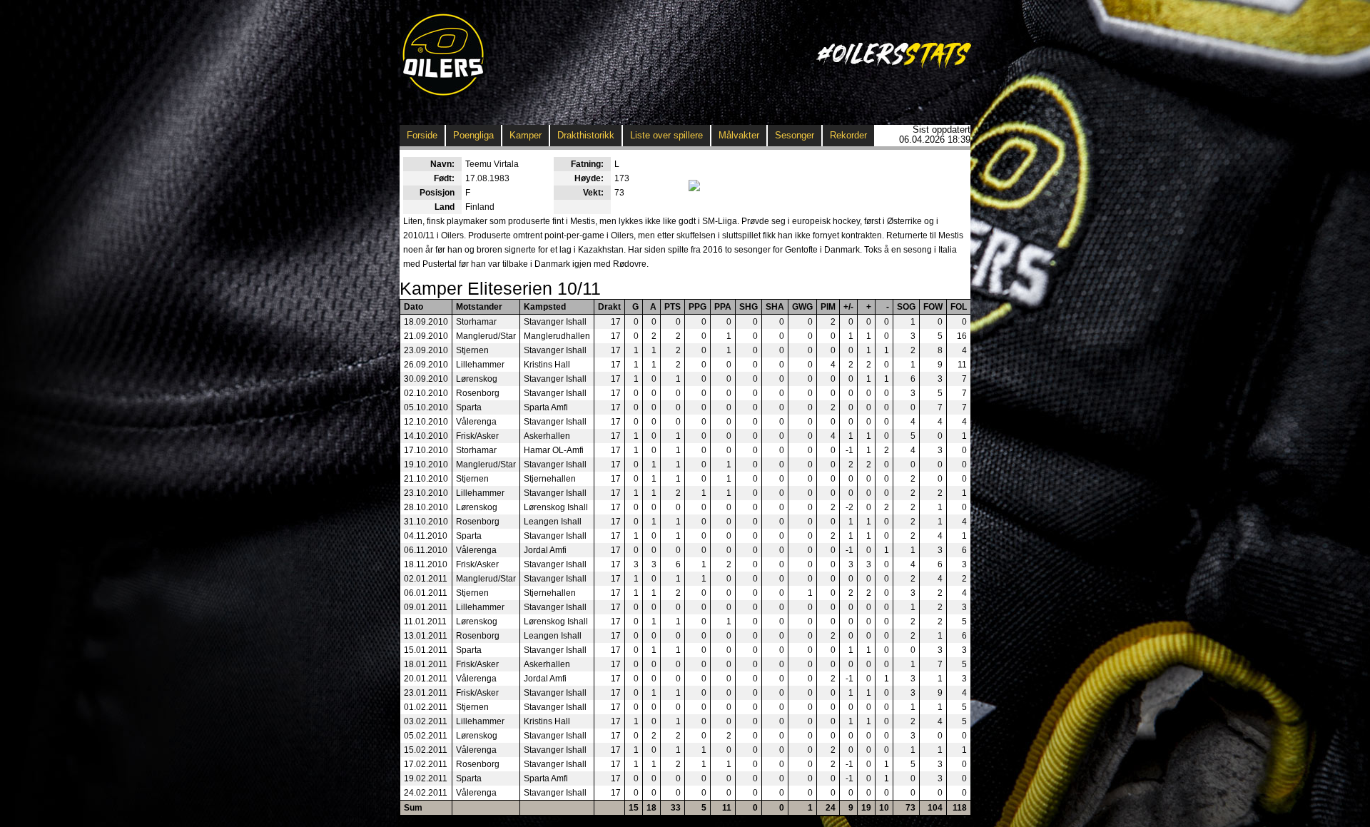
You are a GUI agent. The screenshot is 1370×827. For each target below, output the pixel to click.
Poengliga (473, 135)
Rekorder (848, 135)
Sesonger (794, 135)
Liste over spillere (666, 135)
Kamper (525, 135)
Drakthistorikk (585, 135)
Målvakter (739, 135)
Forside (422, 135)
